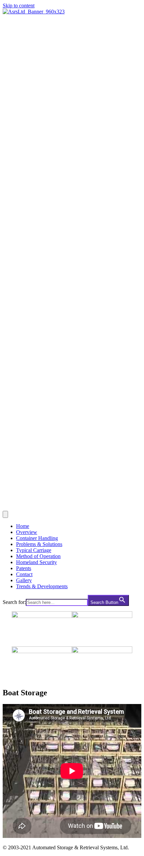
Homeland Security (36, 562)
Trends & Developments (42, 586)
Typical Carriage (33, 550)
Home (22, 526)
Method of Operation (38, 556)
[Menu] (5, 514)
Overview (26, 532)
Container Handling (37, 538)
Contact (24, 574)
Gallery (24, 580)
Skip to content (18, 5)
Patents (23, 568)
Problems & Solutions (39, 544)
